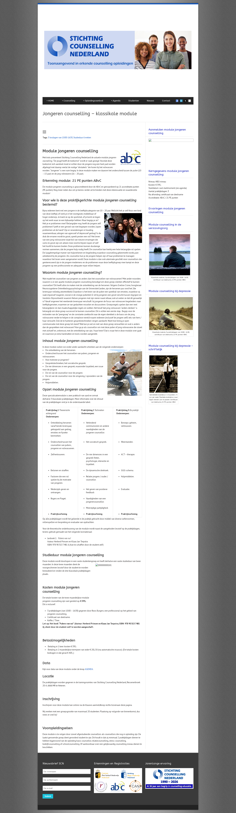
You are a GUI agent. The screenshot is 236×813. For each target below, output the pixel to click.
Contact (166, 100)
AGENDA (89, 669)
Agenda (115, 100)
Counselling (68, 100)
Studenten (133, 100)
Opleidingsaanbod (93, 100)
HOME (50, 100)
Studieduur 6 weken (82, 137)
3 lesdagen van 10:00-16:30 (60, 137)
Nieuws (150, 100)
